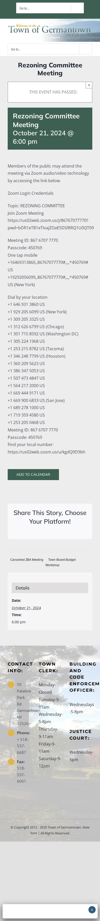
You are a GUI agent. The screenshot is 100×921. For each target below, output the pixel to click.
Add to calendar (33, 474)
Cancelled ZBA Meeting (26, 559)
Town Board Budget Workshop (60, 562)
